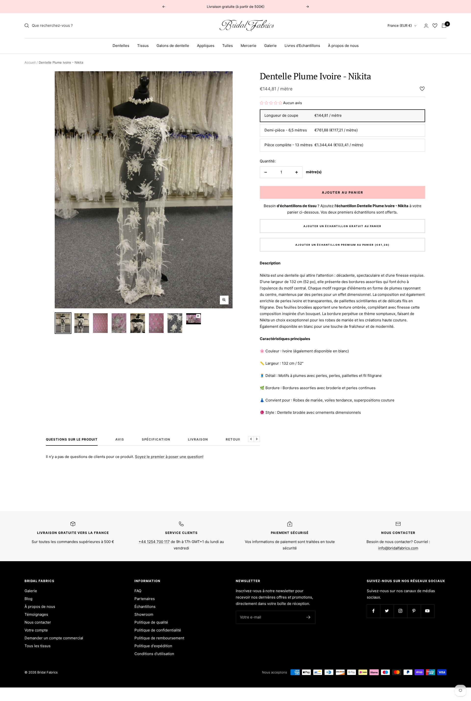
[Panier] (444, 25)
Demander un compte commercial (54, 638)
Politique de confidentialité (157, 630)
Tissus (143, 45)
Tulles (227, 45)
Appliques (205, 45)
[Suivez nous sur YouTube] (427, 611)
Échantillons (145, 606)
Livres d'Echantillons (302, 45)
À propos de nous (343, 45)
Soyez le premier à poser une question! (169, 456)
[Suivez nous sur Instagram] (400, 611)
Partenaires (144, 598)
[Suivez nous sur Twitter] (387, 611)
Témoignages (36, 614)
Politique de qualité (151, 622)
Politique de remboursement (159, 638)
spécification (156, 439)
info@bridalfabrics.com (398, 548)
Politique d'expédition (153, 646)
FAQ (137, 590)
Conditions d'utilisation (154, 653)
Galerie (270, 45)
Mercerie (248, 45)
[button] (271, 102)
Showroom (143, 614)
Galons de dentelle (173, 45)
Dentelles (121, 45)
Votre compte (36, 630)
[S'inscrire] (308, 617)
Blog (28, 598)
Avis (119, 439)
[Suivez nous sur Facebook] (373, 611)
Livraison (198, 439)
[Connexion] (426, 26)
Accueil (30, 62)
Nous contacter (38, 622)
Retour (233, 439)
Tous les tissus (38, 646)
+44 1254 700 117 (154, 541)
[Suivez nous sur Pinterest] (414, 611)
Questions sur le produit (72, 439)
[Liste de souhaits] (435, 26)
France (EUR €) (400, 25)
